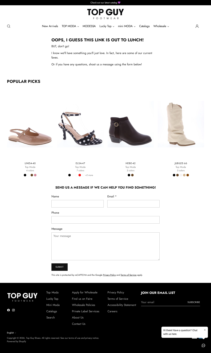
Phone (55, 213)
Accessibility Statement (122, 305)
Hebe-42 (130, 163)
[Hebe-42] (131, 124)
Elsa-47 (80, 163)
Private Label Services (85, 311)
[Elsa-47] (80, 124)
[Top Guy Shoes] (105, 14)
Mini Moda (53, 305)
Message (56, 229)
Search (50, 317)
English (10, 332)
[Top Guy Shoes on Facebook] (9, 311)
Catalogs (51, 311)
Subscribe (194, 302)
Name (55, 196)
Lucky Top (52, 299)
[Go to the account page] (196, 26)
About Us (78, 317)
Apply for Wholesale (84, 292)
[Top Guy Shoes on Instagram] (14, 311)
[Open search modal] (9, 26)
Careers (112, 311)
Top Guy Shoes (33, 338)
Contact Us (78, 324)
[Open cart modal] (202, 26)
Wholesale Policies (83, 305)
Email (112, 196)
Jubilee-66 (181, 163)
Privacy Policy (109, 275)
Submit (59, 267)
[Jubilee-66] (181, 124)
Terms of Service (129, 275)
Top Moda (52, 292)
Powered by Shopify (16, 341)
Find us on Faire (82, 299)
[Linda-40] (30, 124)
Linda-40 (30, 163)
